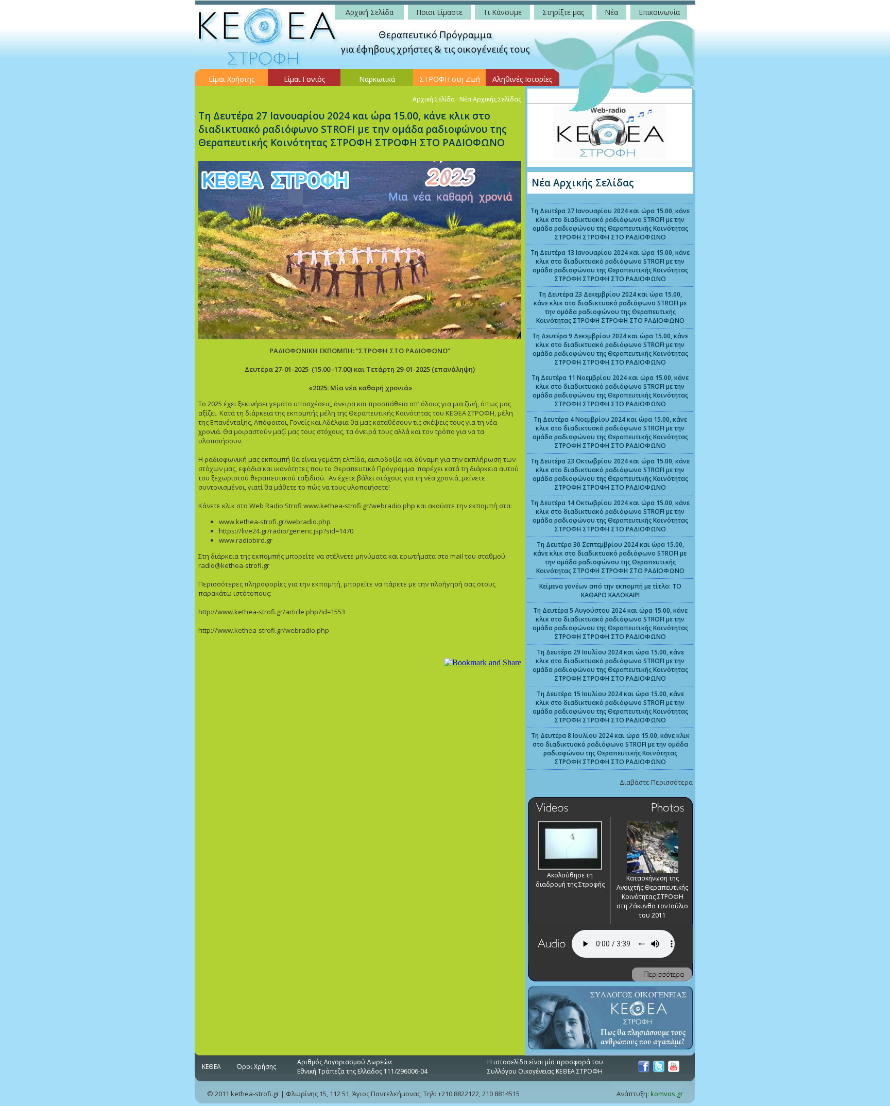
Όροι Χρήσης (256, 1066)
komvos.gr (667, 1093)
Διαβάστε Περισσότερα (656, 782)
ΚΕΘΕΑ (211, 1066)
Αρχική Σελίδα (434, 99)
